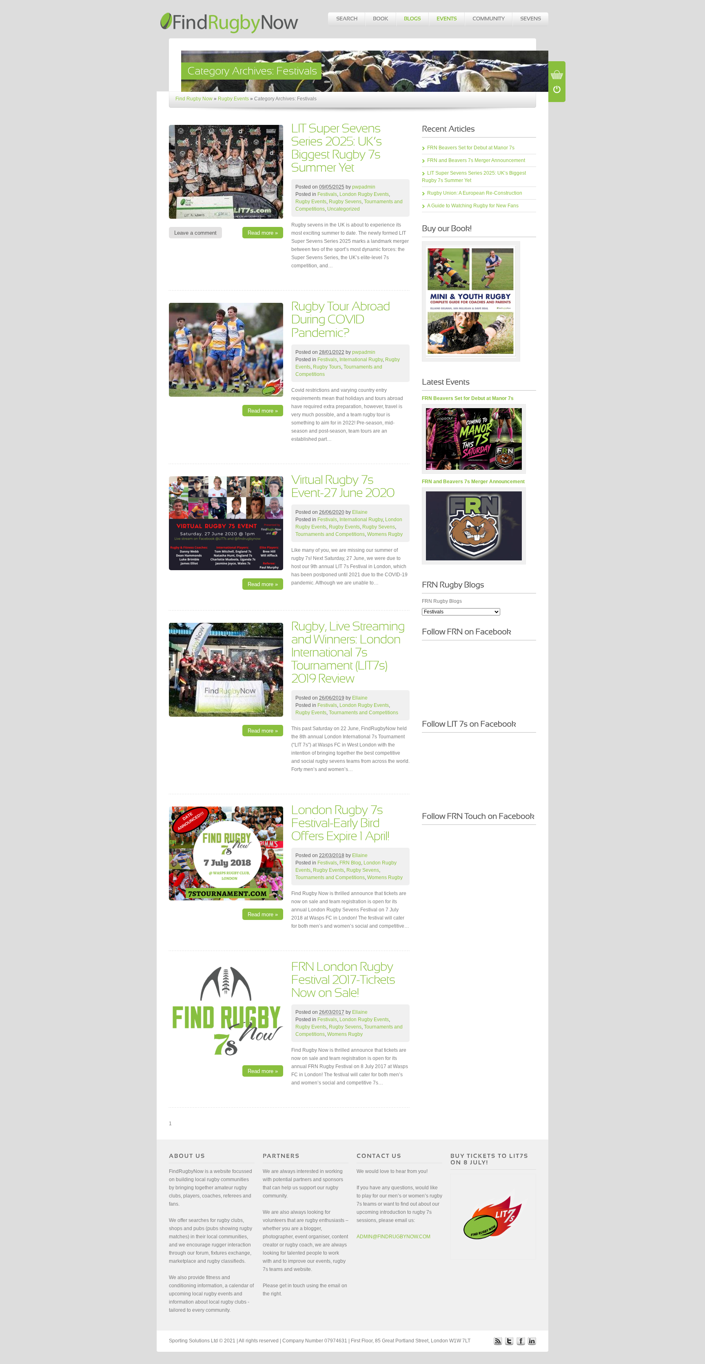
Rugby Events (233, 99)
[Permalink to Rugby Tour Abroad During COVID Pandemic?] (341, 318)
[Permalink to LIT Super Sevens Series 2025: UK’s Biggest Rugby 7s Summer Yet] (337, 147)
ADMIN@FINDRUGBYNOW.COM (393, 1237)
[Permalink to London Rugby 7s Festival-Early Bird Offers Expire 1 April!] (340, 822)
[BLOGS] (412, 19)
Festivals (327, 194)
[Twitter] (509, 1341)
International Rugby (361, 359)
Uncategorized (343, 209)
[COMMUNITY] (488, 19)
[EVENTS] (446, 19)
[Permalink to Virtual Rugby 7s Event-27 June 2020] (343, 485)
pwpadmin (363, 187)
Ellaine (360, 512)
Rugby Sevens (345, 201)
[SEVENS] (530, 19)
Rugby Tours (327, 367)
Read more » (263, 233)
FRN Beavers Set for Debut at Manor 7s (470, 148)
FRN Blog (350, 863)
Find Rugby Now (194, 99)
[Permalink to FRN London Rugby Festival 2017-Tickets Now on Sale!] (344, 979)
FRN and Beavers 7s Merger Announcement (476, 160)
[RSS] (497, 1341)
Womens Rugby (385, 534)
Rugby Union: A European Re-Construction (474, 193)
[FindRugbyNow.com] (230, 19)
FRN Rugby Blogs (442, 601)
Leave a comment (195, 233)
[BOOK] (380, 19)
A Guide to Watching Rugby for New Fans (473, 206)
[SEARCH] (346, 19)
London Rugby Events (364, 194)
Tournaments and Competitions (330, 534)
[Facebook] (520, 1341)
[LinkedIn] (532, 1341)
